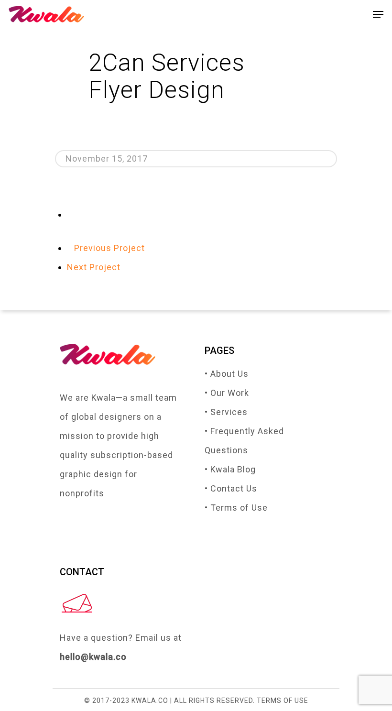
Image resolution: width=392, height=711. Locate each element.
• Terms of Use (236, 508)
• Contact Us (231, 488)
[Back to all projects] (70, 214)
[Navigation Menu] (378, 14)
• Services (226, 412)
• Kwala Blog (230, 469)
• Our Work (227, 393)
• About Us (227, 374)
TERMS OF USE (282, 700)
